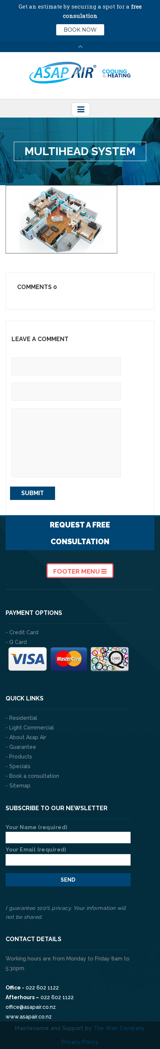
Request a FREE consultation (80, 533)
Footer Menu (77, 571)
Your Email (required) (36, 850)
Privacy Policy (80, 1042)
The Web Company (119, 1028)
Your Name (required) (36, 827)
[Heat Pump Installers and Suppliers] (80, 72)
